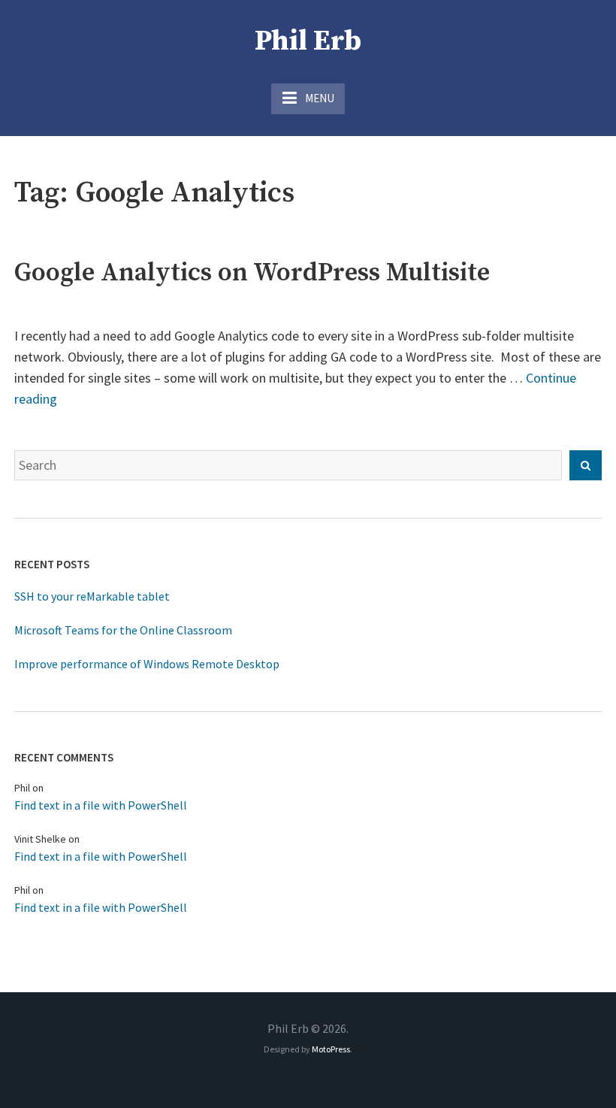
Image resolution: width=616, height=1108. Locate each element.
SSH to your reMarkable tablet (92, 596)
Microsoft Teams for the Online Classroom (123, 629)
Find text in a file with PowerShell (100, 805)
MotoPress (331, 1049)
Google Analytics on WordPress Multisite (252, 273)
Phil (22, 788)
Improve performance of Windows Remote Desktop (146, 663)
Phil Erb (308, 41)
